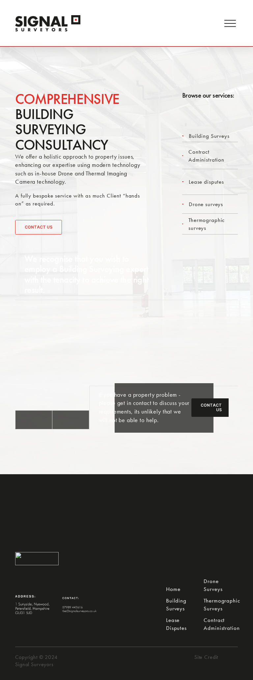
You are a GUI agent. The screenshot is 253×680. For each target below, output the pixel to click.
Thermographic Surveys (222, 604)
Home (173, 589)
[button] (33, 419)
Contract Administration (206, 155)
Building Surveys (209, 136)
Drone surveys (206, 204)
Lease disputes (206, 181)
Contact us (38, 227)
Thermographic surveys (206, 224)
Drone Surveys (213, 585)
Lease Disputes (176, 624)
